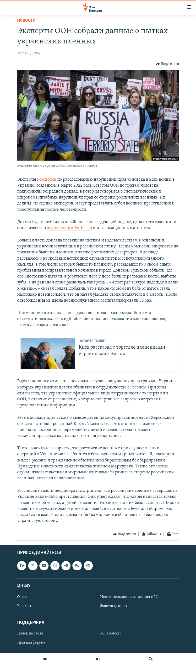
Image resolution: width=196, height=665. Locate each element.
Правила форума (31, 642)
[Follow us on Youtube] (44, 565)
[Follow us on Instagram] (55, 565)
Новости (26, 21)
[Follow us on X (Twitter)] (32, 565)
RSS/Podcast (110, 633)
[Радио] (98, 659)
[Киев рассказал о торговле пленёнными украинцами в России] (48, 353)
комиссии (46, 180)
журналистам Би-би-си (69, 228)
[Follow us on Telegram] (66, 565)
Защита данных (113, 606)
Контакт (24, 606)
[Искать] (150, 659)
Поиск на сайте (30, 633)
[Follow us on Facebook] (21, 565)
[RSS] (77, 565)
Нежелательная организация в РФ (129, 597)
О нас (22, 597)
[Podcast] (88, 565)
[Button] (167, 64)
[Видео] (45, 659)
